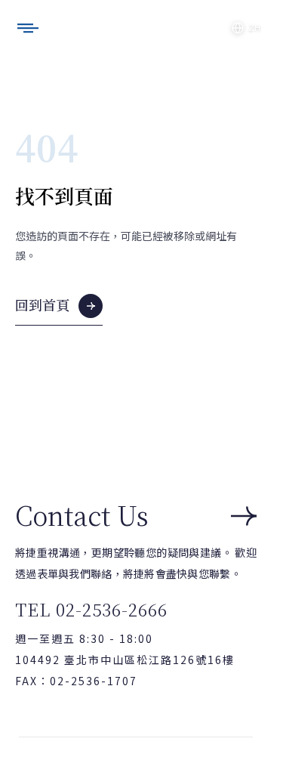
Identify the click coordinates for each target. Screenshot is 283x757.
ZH (254, 28)
